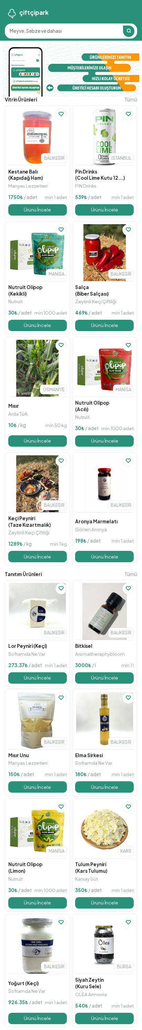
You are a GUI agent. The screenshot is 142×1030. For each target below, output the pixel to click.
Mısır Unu (18, 755)
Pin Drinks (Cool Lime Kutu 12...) (100, 175)
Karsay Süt (86, 879)
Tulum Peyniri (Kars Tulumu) (91, 867)
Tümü (130, 99)
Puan (19, 114)
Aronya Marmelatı (96, 521)
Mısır (13, 406)
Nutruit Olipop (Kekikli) (25, 290)
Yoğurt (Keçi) (23, 983)
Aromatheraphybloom (100, 654)
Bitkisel (83, 646)
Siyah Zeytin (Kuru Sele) (89, 983)
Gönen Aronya (91, 529)
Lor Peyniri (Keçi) (27, 646)
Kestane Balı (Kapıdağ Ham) (25, 175)
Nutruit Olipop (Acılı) (92, 406)
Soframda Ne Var (26, 654)
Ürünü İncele (37, 209)
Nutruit (15, 301)
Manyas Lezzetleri (28, 186)
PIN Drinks (86, 186)
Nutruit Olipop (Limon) (25, 867)
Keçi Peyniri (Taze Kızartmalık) (29, 521)
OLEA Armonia (91, 994)
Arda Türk (18, 414)
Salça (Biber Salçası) (92, 290)
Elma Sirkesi (89, 755)
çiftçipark (34, 12)
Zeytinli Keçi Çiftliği (95, 301)
